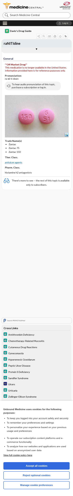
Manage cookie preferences (36, 485)
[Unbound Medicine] (65, 5)
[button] (64, 23)
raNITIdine (12, 43)
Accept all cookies (36, 465)
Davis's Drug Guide (20, 30)
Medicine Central (29, 6)
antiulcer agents (13, 162)
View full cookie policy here (17, 455)
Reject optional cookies (36, 475)
